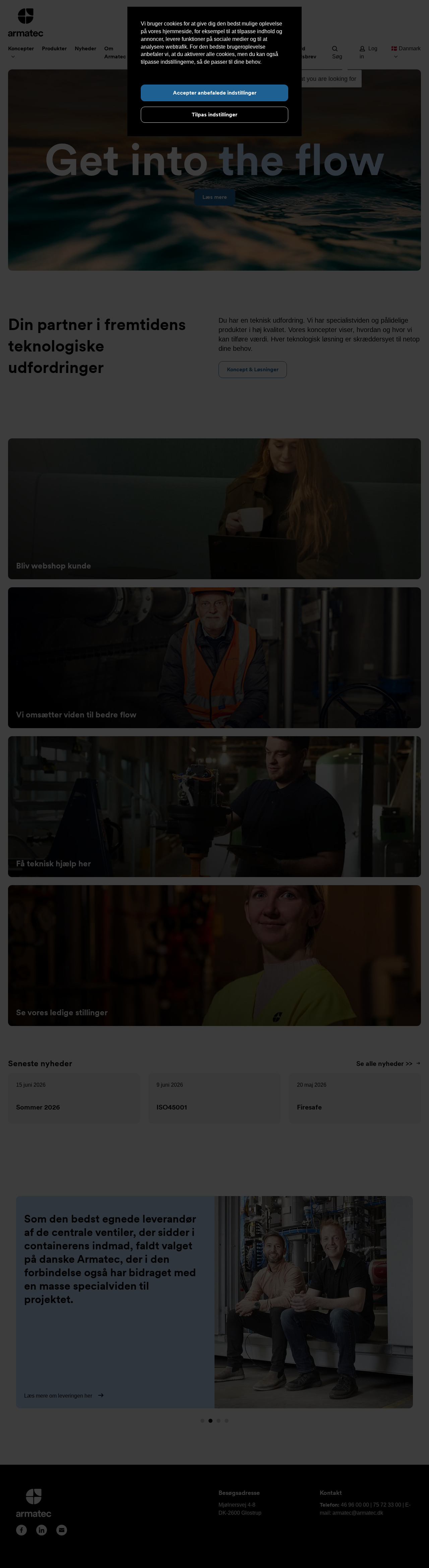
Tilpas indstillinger (214, 114)
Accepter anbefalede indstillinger (214, 93)
